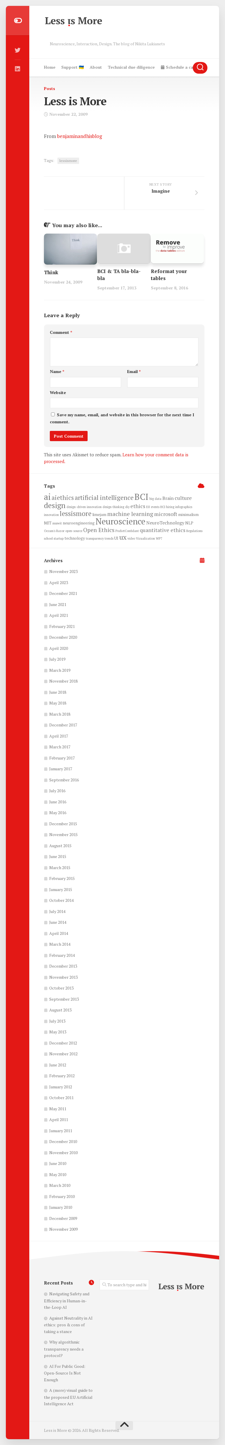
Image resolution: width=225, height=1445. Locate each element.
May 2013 (57, 1032)
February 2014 (62, 955)
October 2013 (61, 988)
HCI (162, 507)
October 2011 (61, 1097)
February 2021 (62, 626)
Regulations (194, 531)
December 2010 (63, 1141)
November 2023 (63, 571)
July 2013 (57, 1021)
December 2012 (63, 1043)
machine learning (130, 514)
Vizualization (145, 538)
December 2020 (63, 637)
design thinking (113, 507)
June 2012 (57, 1065)
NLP (189, 523)
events (155, 507)
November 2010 (63, 1152)
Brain (168, 498)
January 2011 (60, 1130)
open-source (73, 531)
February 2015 (62, 878)
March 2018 (59, 714)
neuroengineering (79, 523)
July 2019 (57, 659)
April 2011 (58, 1119)
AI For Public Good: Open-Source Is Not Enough (64, 1372)
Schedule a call (180, 67)
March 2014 (59, 944)
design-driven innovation (84, 507)
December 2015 (63, 823)
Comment (61, 332)
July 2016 (57, 790)
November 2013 (63, 977)
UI (116, 538)
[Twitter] (17, 50)
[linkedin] (17, 69)
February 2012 (62, 1075)
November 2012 (63, 1053)
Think (51, 272)
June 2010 (57, 1163)
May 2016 (57, 812)
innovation (51, 515)
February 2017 (62, 758)
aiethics (63, 497)
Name (57, 371)
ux (123, 537)
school (48, 538)
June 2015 (57, 856)
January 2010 (60, 1207)
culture (183, 497)
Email (134, 371)
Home (49, 67)
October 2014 (61, 900)
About (96, 67)
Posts (49, 88)
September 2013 (64, 999)
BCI (141, 496)
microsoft (165, 513)
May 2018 (57, 703)
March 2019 (59, 670)
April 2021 (58, 615)
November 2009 (63, 1229)
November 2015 (63, 834)
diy (127, 507)
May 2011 (57, 1108)
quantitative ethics (162, 530)
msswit (57, 523)
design (55, 505)
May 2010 (57, 1174)
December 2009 (63, 1218)
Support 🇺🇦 (72, 67)
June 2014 (57, 922)
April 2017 (58, 736)
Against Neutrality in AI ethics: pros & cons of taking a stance (68, 1324)
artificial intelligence (104, 497)
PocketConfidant (127, 531)
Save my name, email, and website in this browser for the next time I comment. (122, 418)
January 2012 (60, 1087)
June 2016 (57, 801)
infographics (183, 507)
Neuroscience (120, 521)
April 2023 (58, 582)
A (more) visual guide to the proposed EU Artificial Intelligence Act (68, 1396)
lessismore (68, 160)
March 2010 (59, 1185)
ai (47, 496)
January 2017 (60, 768)
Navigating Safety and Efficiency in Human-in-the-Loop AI (66, 1300)
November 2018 (63, 681)
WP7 (159, 538)
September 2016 (64, 780)
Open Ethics (99, 530)
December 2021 (63, 593)
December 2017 (63, 725)
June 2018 (57, 692)
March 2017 (59, 747)
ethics (137, 506)
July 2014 (57, 911)
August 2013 (60, 1010)
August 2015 (60, 845)
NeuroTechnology (165, 522)
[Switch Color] (17, 20)
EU (148, 507)
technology (74, 538)
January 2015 (60, 889)
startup (59, 538)
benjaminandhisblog (79, 136)
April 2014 (58, 933)
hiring (170, 507)
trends (109, 538)
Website (58, 392)
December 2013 (63, 966)
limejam (99, 514)
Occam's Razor (54, 531)
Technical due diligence (131, 67)
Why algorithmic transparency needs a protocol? (63, 1348)
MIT (48, 523)
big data (155, 499)
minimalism (188, 514)
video (131, 538)
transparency (95, 538)
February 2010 (62, 1196)
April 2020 (58, 648)
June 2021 (57, 604)
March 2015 (59, 867)
